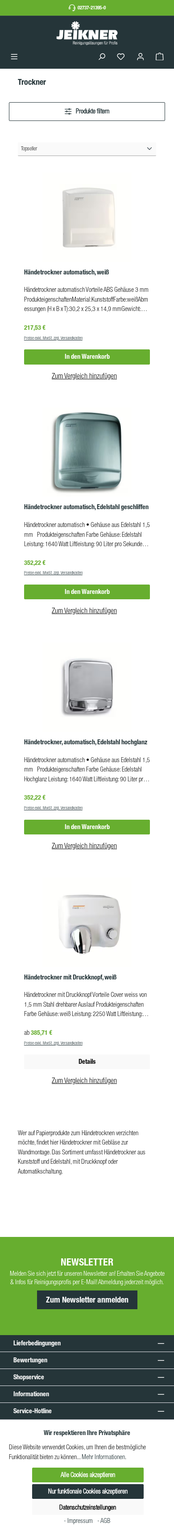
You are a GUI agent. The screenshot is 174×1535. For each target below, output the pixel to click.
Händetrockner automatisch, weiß (66, 272)
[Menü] (14, 57)
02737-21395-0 (92, 7)
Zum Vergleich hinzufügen (84, 376)
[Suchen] (102, 57)
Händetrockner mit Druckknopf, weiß (70, 977)
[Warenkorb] (160, 57)
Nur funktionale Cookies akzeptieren (88, 1491)
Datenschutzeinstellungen (87, 1507)
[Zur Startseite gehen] (87, 33)
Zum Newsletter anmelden (87, 1300)
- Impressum (79, 1520)
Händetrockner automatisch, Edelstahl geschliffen (86, 507)
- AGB (103, 1520)
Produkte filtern (92, 111)
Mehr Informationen (103, 1456)
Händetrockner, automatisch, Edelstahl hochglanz (85, 742)
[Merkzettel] (121, 57)
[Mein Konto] (140, 57)
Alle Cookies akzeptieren (88, 1474)
